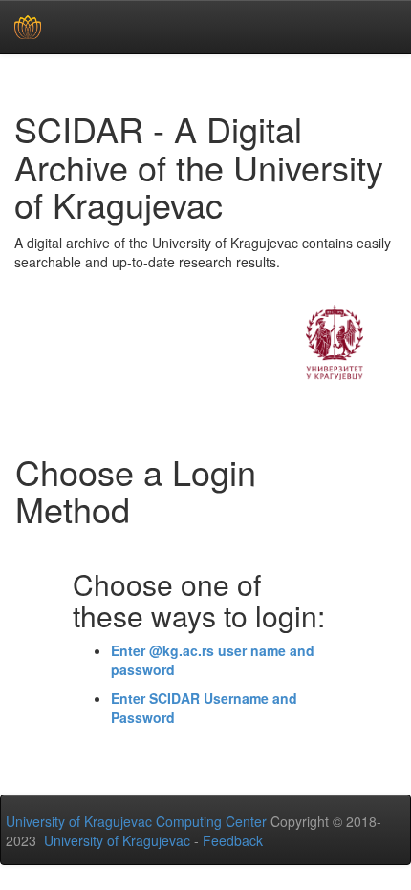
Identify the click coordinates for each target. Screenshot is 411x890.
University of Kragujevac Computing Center (136, 821)
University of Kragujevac (117, 840)
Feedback (233, 840)
